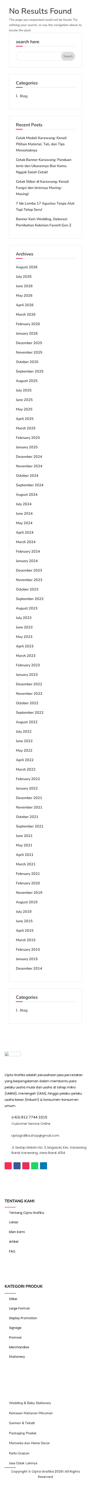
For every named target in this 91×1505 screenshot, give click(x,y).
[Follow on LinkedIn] (43, 1165)
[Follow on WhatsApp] (34, 1165)
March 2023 (26, 655)
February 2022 (28, 779)
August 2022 (27, 722)
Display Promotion (23, 1318)
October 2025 (27, 361)
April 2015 (25, 930)
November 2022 (29, 693)
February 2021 (28, 873)
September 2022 (30, 712)
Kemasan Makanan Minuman (31, 1413)
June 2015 (24, 921)
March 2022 (26, 769)
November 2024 (29, 466)
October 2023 (27, 589)
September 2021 (30, 826)
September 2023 (30, 598)
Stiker (13, 1299)
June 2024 (24, 513)
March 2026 (26, 314)
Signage (15, 1328)
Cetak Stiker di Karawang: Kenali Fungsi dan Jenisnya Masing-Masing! (42, 187)
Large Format (19, 1308)
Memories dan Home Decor (29, 1443)
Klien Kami (17, 1232)
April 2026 (25, 305)
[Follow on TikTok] (8, 1165)
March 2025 (26, 428)
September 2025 (30, 371)
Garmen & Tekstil (22, 1423)
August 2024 (27, 494)
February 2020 (28, 883)
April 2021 (25, 854)
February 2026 (28, 324)
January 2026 (27, 333)
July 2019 (24, 911)
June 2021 (24, 835)
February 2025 (28, 437)
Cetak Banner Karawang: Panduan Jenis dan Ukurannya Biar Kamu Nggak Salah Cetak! (43, 166)
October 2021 (27, 816)
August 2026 (27, 267)
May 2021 (24, 845)
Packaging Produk (23, 1433)
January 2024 (27, 561)
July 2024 (24, 504)
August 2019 (27, 902)
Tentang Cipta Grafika (26, 1213)
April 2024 (25, 532)
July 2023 (24, 617)
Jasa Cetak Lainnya (23, 1463)
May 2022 (24, 750)
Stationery (17, 1356)
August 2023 (27, 608)
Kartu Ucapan (19, 1453)
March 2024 (26, 542)
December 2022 (29, 684)
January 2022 (27, 788)
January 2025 (27, 447)
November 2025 (29, 352)
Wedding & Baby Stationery (30, 1403)
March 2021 (26, 864)
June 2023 (24, 627)
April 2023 (25, 646)
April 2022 (25, 760)
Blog (23, 96)
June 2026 (24, 286)
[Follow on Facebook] (17, 1165)
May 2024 (24, 523)
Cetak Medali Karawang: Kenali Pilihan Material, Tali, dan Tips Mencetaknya (41, 144)
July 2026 (24, 276)
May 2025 (24, 409)
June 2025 (24, 399)
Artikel (14, 1241)
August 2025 (27, 380)
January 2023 (27, 674)
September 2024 (30, 485)
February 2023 (28, 665)
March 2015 (26, 940)
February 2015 (28, 949)
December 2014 (29, 968)
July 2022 (24, 731)
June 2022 (24, 741)
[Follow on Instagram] (25, 1165)
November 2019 (29, 892)
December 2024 (29, 456)
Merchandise (19, 1347)
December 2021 (29, 797)
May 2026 (24, 295)
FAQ (12, 1251)
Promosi (15, 1337)
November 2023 (29, 579)
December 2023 (29, 570)
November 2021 (29, 807)
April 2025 (25, 418)
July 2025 (24, 390)
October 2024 (27, 475)
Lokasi (13, 1222)
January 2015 (27, 959)
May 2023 (24, 636)
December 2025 (29, 343)
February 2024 (28, 551)
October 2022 (27, 703)
